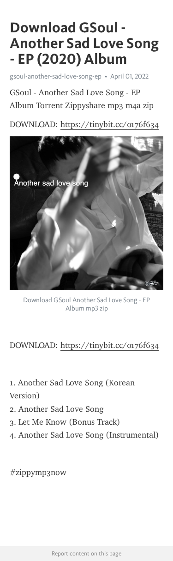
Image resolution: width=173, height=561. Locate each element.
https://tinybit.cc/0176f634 (109, 124)
